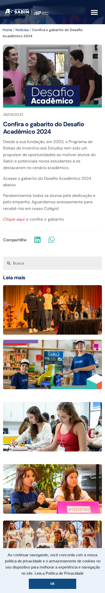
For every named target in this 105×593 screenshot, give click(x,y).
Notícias (22, 30)
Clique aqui (14, 219)
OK (52, 584)
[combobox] (52, 263)
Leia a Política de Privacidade (59, 573)
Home (7, 30)
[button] (94, 12)
